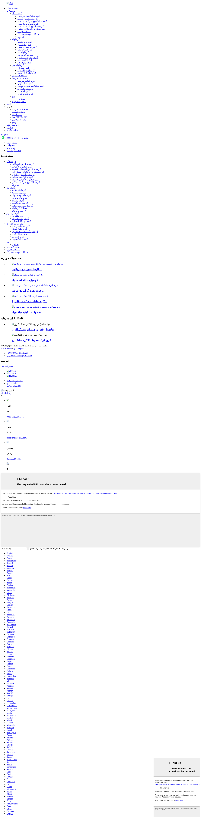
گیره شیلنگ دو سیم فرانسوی (31, 86)
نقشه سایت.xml (14, 386)
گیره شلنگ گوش (25, 83)
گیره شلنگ (17, 13)
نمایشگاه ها (17, 114)
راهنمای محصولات (15, 380)
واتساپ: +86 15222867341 (16, 138)
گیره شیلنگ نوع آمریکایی (29, 16)
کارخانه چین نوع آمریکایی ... (27, 269)
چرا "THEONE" (19, 117)
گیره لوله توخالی (25, 50)
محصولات (11, 11)
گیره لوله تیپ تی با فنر (28, 57)
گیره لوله (16, 39)
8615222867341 (14, 459)
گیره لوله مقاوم (25, 42)
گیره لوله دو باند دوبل (27, 47)
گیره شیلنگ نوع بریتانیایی (23, 174)
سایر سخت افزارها (20, 78)
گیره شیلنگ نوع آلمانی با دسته (31, 26)
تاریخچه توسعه (18, 112)
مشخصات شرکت (20, 109)
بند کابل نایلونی (24, 31)
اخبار (9, 104)
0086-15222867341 (15, 417)
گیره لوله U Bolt (25, 60)
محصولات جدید (19, 101)
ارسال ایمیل (6, 393)
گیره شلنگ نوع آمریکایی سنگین (32, 29)
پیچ (13, 96)
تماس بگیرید (12, 130)
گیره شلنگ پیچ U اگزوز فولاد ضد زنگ (32, 340)
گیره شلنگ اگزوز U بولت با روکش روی (33, 329)
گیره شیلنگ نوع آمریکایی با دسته (32, 21)
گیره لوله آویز (18, 65)
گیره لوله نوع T (24, 44)
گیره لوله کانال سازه (27, 73)
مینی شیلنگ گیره (25, 88)
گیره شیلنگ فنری (25, 94)
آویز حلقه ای (23, 68)
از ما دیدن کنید (13, 125)
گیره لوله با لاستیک (26, 70)
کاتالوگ (10, 127)
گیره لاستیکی (24, 91)
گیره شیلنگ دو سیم (26, 81)
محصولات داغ (19, 348)
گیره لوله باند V (24, 63)
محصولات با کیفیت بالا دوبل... (28, 312)
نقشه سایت (6, 348)
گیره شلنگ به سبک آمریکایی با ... (29, 301)
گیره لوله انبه (23, 52)
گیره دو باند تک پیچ (26, 55)
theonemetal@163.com (17, 438)
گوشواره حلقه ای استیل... (26, 280)
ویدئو (14, 122)
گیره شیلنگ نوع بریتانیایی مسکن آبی (28, 172)
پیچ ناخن (21, 99)
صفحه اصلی (12, 8)
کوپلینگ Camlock (19, 75)
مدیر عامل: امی (19, 120)
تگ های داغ (12, 383)
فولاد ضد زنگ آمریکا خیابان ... (28, 290)
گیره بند (21, 37)
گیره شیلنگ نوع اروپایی (28, 24)
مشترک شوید (7, 366)
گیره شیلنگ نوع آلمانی (27, 18)
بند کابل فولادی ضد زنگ (28, 34)
